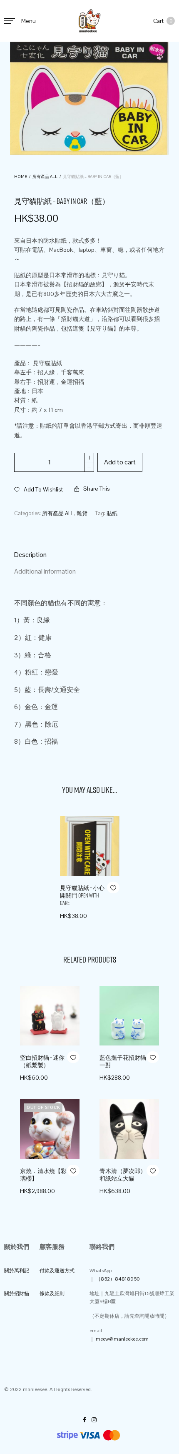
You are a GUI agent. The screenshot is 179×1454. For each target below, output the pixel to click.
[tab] (89, 554)
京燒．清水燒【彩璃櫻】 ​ (43, 1175)
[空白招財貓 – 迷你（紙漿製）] (50, 1015)
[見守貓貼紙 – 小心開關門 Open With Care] (89, 846)
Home (20, 176)
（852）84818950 (117, 1279)
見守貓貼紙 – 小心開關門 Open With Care (82, 895)
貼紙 (112, 513)
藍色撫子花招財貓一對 (122, 1061)
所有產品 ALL (44, 176)
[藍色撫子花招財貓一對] (129, 1015)
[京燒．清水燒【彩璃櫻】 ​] (50, 1129)
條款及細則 (52, 1293)
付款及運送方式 (57, 1270)
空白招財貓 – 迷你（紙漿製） (42, 1061)
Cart (162, 21)
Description (30, 554)
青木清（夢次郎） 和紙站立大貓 (122, 1175)
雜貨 (82, 513)
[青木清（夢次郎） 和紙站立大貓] (129, 1129)
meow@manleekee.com (122, 1339)
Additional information (45, 571)
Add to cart (120, 462)
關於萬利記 (16, 1270)
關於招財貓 (16, 1293)
